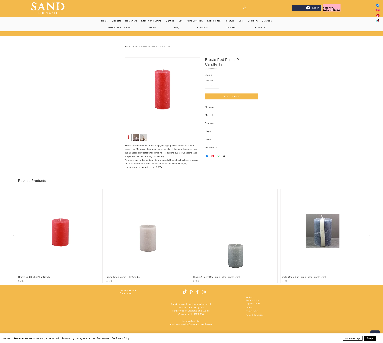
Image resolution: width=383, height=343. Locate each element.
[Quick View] (60, 231)
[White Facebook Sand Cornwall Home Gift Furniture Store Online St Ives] (197, 292)
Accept (370, 338)
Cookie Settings (352, 338)
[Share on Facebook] (207, 156)
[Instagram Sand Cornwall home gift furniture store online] (378, 10)
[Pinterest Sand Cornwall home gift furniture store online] (378, 15)
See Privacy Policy (120, 338)
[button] (245, 7)
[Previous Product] (14, 236)
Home (128, 46)
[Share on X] (224, 156)
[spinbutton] (212, 86)
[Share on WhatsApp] (218, 156)
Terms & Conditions (254, 315)
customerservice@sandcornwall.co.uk (191, 324)
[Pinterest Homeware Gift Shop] (191, 292)
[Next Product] (369, 236)
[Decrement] (207, 86)
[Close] (379, 338)
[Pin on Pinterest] (212, 156)
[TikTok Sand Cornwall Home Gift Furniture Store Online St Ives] (184, 292)
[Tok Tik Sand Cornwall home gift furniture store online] (378, 21)
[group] (191, 236)
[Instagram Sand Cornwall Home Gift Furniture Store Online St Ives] (203, 292)
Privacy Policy (252, 311)
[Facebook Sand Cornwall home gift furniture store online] (378, 5)
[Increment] (216, 86)
